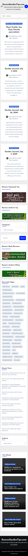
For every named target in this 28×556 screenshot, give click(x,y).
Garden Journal (14, 65)
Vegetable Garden (17, 346)
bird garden (15, 286)
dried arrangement (18, 306)
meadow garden (7, 330)
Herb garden (6, 326)
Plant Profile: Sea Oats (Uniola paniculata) (14, 29)
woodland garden (7, 360)
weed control (6, 353)
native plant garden (17, 333)
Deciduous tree (7, 306)
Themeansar (14, 553)
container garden (7, 296)
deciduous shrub (17, 303)
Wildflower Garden (10, 464)
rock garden (18, 340)
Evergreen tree (18, 313)
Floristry (5, 316)
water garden (6, 350)
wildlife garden (18, 356)
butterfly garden (7, 289)
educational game (7, 310)
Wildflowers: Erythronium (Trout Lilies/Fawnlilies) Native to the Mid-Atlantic (12, 411)
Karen (10, 36)
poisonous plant (20, 336)
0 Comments (14, 38)
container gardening (8, 299)
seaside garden (16, 343)
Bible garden (6, 286)
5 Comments (14, 160)
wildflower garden (7, 356)
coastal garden (20, 293)
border (22, 286)
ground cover (19, 320)
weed (14, 350)
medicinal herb (17, 330)
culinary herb (6, 303)
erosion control (19, 310)
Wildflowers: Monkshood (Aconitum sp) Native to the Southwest (13, 469)
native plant (6, 333)
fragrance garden (14, 316)
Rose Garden (6, 343)
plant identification (8, 336)
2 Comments (14, 118)
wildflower (15, 353)
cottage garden (20, 299)
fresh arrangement (8, 320)
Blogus (23, 551)
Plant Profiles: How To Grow (14, 23)
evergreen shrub (7, 313)
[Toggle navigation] (1, 6)
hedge (4, 323)
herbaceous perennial (14, 323)
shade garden (6, 346)
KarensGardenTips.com (13, 4)
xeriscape (17, 360)
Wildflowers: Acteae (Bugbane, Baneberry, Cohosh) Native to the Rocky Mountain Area (14, 386)
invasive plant (15, 326)
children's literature (8, 293)
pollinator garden (7, 340)
